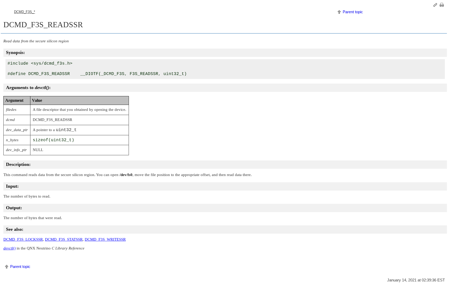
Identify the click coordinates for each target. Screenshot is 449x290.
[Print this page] (442, 5)
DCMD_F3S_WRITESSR (105, 239)
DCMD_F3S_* (24, 12)
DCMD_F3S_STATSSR (64, 239)
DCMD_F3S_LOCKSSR (23, 239)
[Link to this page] (436, 5)
